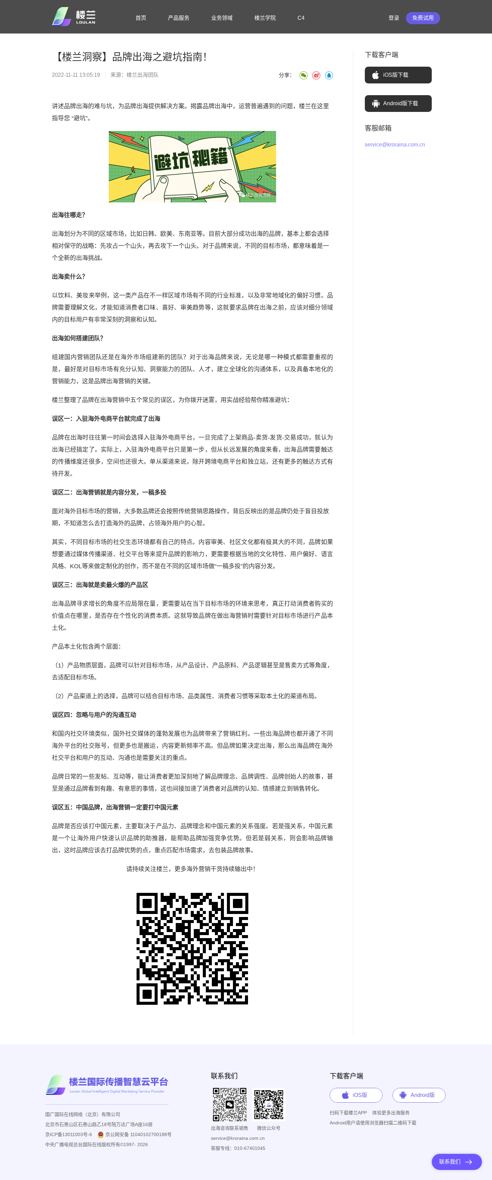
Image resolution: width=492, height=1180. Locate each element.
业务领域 (222, 18)
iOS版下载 (395, 75)
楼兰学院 (265, 18)
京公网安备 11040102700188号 (138, 1134)
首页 (141, 18)
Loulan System (75, 17)
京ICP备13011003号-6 (68, 1134)
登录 (394, 18)
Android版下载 (400, 103)
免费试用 (423, 18)
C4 (301, 18)
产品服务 (178, 18)
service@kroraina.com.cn (395, 144)
